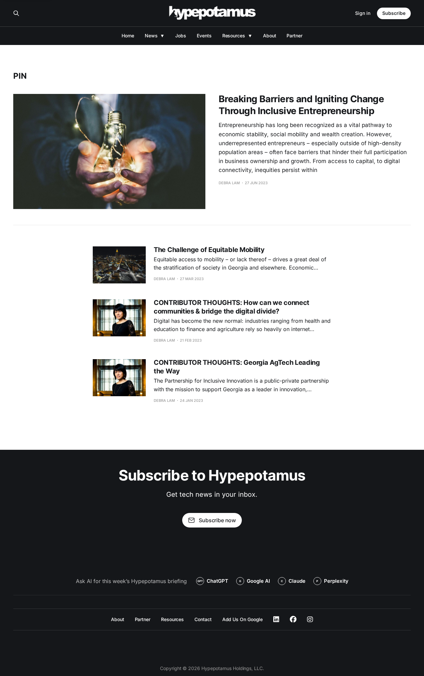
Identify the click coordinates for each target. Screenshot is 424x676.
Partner (294, 35)
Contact (202, 619)
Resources (233, 35)
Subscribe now (217, 520)
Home (128, 35)
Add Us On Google (242, 619)
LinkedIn (276, 619)
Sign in (362, 13)
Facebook (293, 619)
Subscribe (393, 13)
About (269, 35)
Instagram (310, 619)
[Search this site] (16, 13)
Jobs (180, 35)
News (151, 35)
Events (204, 35)
